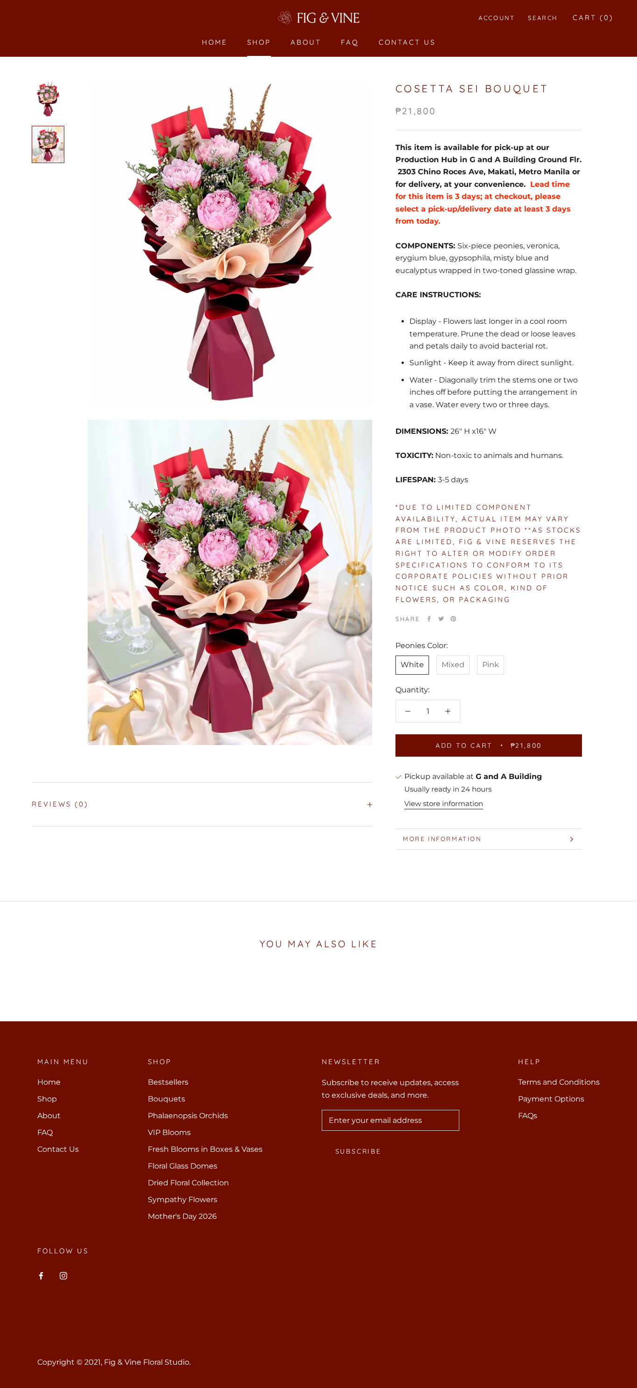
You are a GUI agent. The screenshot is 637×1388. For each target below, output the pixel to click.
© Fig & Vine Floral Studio (95, 1348)
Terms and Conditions (559, 1082)
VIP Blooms (169, 1132)
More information (442, 838)
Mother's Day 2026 (182, 1216)
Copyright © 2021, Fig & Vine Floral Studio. (114, 1362)
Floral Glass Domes (182, 1166)
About (306, 42)
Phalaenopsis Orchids (188, 1115)
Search (543, 17)
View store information (443, 803)
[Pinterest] (453, 619)
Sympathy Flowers (182, 1199)
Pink (490, 664)
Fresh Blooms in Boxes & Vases (205, 1149)
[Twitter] (441, 619)
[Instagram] (63, 1275)
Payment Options (551, 1098)
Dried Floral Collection (188, 1182)
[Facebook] (429, 619)
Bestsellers (168, 1082)
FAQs (527, 1115)
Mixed (453, 664)
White (412, 664)
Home (215, 42)
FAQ (350, 42)
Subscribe (358, 1151)
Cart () (593, 17)
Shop (259, 42)
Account (496, 17)
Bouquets (166, 1098)
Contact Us (407, 42)
